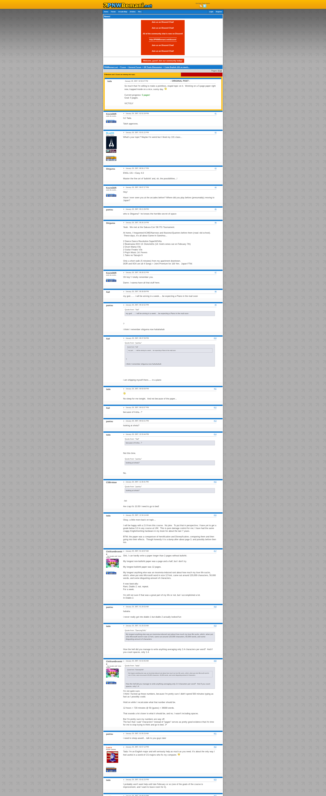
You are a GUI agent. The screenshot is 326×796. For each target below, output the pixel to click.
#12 (215, 407)
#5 (215, 209)
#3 (215, 168)
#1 (215, 113)
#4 (215, 187)
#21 (215, 733)
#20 (215, 661)
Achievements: (110, 120)
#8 (215, 291)
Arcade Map (122, 12)
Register (219, 12)
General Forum (134, 67)
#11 (215, 389)
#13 (215, 421)
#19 (215, 626)
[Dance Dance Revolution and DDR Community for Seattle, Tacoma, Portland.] (128, 7)
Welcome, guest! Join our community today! (162, 61)
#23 (215, 780)
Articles (132, 12)
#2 (215, 132)
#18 (215, 607)
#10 (215, 338)
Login (211, 12)
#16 (215, 515)
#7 (215, 272)
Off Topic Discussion (153, 67)
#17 (215, 551)
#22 (215, 747)
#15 (215, 482)
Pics (139, 12)
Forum (113, 12)
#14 (215, 434)
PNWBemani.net (111, 67)
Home (106, 12)
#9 (215, 305)
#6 (215, 223)
